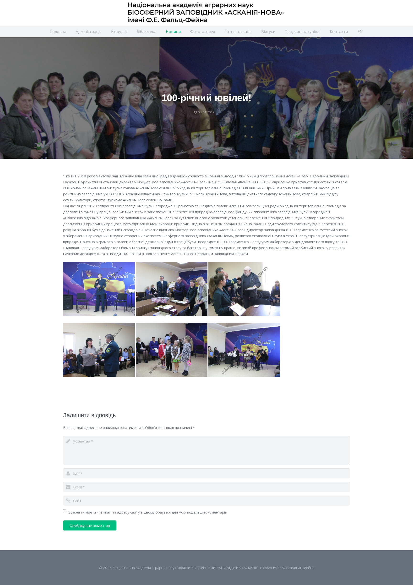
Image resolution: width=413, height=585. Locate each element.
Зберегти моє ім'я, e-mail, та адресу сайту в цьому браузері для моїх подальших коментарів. (148, 512)
